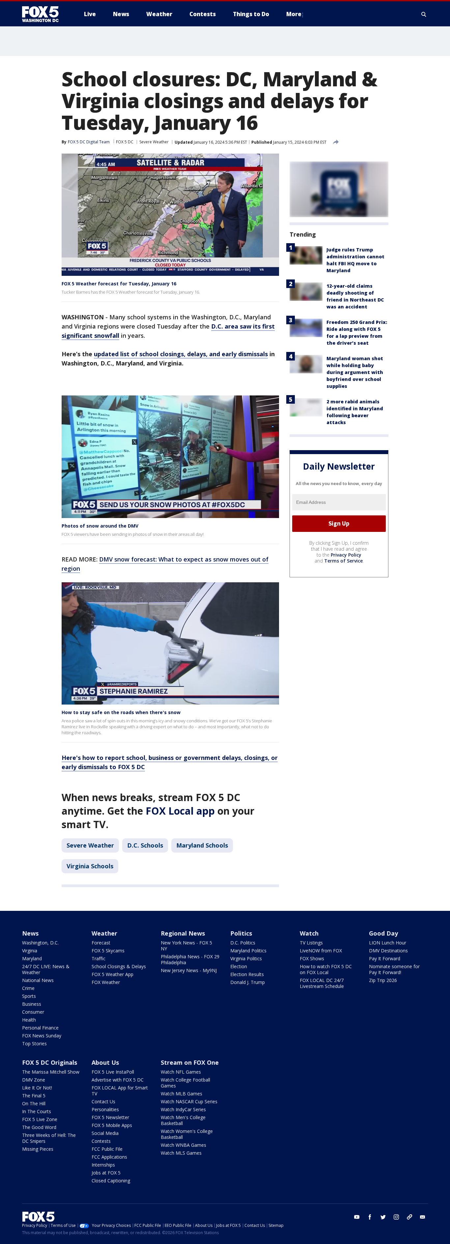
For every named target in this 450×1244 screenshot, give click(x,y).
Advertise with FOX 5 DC (118, 1080)
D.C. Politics (242, 943)
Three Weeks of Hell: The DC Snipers (49, 1138)
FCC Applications (109, 1157)
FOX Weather (106, 982)
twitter (383, 1217)
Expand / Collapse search (424, 14)
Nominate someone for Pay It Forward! (394, 969)
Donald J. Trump (247, 982)
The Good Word (39, 1127)
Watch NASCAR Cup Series (189, 1101)
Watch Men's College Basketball (183, 1120)
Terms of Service (343, 561)
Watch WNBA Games (183, 1145)
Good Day (383, 933)
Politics (241, 933)
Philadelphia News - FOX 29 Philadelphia (190, 959)
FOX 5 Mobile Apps (112, 1125)
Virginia (29, 950)
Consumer (33, 1012)
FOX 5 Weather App (112, 974)
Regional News (183, 933)
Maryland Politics (248, 950)
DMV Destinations (388, 950)
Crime (28, 988)
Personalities (105, 1109)
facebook (370, 1217)
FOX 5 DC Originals (49, 1062)
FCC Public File (107, 1149)
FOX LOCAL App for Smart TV (120, 1091)
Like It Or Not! (37, 1088)
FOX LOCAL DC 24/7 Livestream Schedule (322, 983)
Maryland (32, 958)
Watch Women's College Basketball (187, 1134)
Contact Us (103, 1101)
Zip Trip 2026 (383, 980)
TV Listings (311, 943)
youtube (357, 1217)
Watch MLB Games (181, 1093)
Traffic (98, 958)
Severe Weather (154, 142)
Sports (29, 996)
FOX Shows (312, 958)
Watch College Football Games (185, 1083)
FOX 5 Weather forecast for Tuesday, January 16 (119, 283)
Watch (309, 933)
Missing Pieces (37, 1149)
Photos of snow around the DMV (100, 526)
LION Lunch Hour (387, 943)
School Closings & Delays (119, 966)
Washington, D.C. (40, 943)
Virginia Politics (246, 958)
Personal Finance (40, 1028)
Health (29, 1020)
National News (38, 980)
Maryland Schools (202, 845)
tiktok (409, 1217)
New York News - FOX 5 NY (186, 946)
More (293, 14)
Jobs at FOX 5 (106, 1173)
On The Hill (33, 1103)
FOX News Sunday (41, 1035)
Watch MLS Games (181, 1153)
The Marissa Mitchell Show (50, 1072)
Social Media (105, 1133)
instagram (396, 1217)
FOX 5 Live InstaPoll (113, 1072)
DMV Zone (33, 1080)
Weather (104, 933)
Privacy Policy (346, 555)
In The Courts (36, 1111)
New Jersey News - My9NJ (189, 970)
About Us (105, 1062)
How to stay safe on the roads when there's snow (121, 712)
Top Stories (34, 1043)
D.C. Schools (145, 845)
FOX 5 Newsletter (110, 1117)
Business (31, 1004)
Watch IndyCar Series (183, 1109)
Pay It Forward (384, 958)
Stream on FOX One (190, 1062)
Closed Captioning (111, 1180)
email (422, 1217)
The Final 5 (33, 1095)
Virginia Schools (90, 866)
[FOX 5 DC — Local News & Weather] (44, 14)
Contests (101, 1141)
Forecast (101, 943)
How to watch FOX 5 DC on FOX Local (326, 969)
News (30, 933)
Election (238, 966)
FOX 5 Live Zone (39, 1119)
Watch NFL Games (181, 1072)
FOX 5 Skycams (108, 950)
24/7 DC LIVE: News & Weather (46, 969)
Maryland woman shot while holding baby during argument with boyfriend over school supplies (354, 372)
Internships (103, 1165)
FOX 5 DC (124, 142)
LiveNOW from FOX (321, 950)
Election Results (247, 974)
